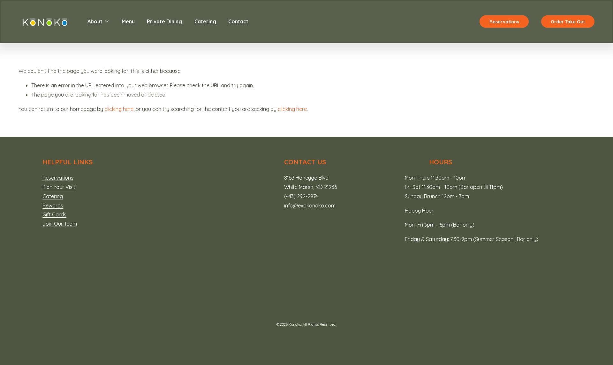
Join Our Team (59, 224)
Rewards (52, 205)
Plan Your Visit (58, 187)
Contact (238, 21)
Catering (205, 21)
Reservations (504, 21)
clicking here (118, 109)
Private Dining (164, 21)
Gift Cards (54, 214)
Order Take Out (568, 21)
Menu (128, 21)
